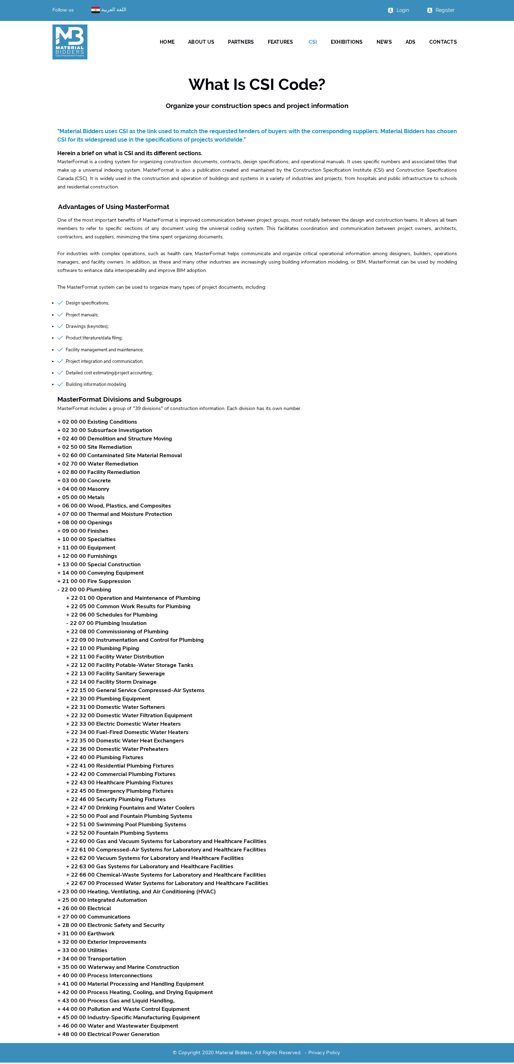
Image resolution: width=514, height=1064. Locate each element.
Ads (411, 42)
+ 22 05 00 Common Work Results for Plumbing (128, 606)
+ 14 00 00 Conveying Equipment (100, 573)
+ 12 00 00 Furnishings (87, 556)
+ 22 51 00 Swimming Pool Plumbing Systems (126, 824)
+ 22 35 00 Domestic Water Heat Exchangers (125, 741)
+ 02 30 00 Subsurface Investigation (104, 430)
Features (280, 42)
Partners (241, 42)
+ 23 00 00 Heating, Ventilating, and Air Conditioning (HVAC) (136, 892)
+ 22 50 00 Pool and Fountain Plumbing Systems (129, 816)
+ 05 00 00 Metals (81, 497)
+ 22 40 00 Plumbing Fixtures (104, 757)
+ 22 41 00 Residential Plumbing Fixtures (120, 766)
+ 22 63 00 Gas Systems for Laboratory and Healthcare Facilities (149, 866)
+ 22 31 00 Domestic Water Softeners (115, 707)
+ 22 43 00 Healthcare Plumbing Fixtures (119, 782)
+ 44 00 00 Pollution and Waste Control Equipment (123, 1009)
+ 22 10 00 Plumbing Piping (102, 648)
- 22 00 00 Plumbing (84, 590)
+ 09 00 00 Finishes (82, 531)
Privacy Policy (324, 1052)
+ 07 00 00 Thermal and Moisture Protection (114, 514)
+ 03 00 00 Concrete (84, 480)
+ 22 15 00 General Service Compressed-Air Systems (135, 690)
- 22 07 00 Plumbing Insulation (106, 623)
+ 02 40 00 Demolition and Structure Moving (114, 439)
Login (403, 10)
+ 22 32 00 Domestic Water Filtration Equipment (129, 715)
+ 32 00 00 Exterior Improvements (102, 942)
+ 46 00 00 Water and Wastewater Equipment (117, 1026)
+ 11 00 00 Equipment (86, 548)
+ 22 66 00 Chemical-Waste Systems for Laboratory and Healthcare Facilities (166, 875)
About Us (201, 42)
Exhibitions (347, 42)
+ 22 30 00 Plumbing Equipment (108, 699)
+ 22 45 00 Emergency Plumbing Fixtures (119, 791)
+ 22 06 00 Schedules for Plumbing (112, 615)
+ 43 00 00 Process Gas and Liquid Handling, (115, 1001)
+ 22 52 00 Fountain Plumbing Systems (117, 833)
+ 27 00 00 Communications (93, 917)
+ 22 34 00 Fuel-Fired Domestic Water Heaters (127, 732)
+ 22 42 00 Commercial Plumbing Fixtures (121, 774)
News (384, 42)
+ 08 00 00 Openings (84, 522)
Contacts (443, 42)
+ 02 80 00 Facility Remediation (98, 472)
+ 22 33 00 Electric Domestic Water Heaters (123, 724)
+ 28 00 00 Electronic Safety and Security (110, 925)
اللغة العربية (113, 9)
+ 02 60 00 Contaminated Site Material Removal (119, 455)
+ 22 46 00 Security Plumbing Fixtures (116, 799)
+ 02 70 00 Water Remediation (97, 464)
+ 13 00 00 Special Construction (99, 564)
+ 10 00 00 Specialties (86, 539)
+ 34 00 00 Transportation (91, 959)
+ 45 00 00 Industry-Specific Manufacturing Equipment (128, 1017)
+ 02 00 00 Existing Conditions (97, 422)
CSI (313, 42)
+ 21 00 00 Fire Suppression (94, 581)
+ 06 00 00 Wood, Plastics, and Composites (114, 506)
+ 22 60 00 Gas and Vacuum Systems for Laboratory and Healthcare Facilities (166, 841)
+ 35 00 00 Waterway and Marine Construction (118, 967)
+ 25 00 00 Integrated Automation (102, 900)
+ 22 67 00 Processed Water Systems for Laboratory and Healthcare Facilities (167, 883)
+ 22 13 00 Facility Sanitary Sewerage (115, 673)
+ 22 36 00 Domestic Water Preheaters (117, 749)
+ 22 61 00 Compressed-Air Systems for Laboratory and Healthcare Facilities (166, 850)
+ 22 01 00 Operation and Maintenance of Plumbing (133, 598)
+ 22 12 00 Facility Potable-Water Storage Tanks (129, 665)
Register (445, 10)
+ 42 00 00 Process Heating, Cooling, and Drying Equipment (135, 992)
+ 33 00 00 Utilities (82, 950)
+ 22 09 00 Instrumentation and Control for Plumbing (135, 640)
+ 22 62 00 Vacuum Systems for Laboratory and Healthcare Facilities (155, 858)
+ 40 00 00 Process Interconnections (104, 975)
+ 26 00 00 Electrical (84, 908)
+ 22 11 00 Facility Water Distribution (115, 657)
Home (167, 42)
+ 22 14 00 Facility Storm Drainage (111, 682)
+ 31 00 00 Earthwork (86, 933)
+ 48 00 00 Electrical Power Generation (108, 1034)
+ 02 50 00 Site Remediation (94, 447)
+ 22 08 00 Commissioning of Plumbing (117, 631)
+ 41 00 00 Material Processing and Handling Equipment (130, 984)
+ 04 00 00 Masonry (83, 489)
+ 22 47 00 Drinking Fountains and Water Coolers (130, 808)
